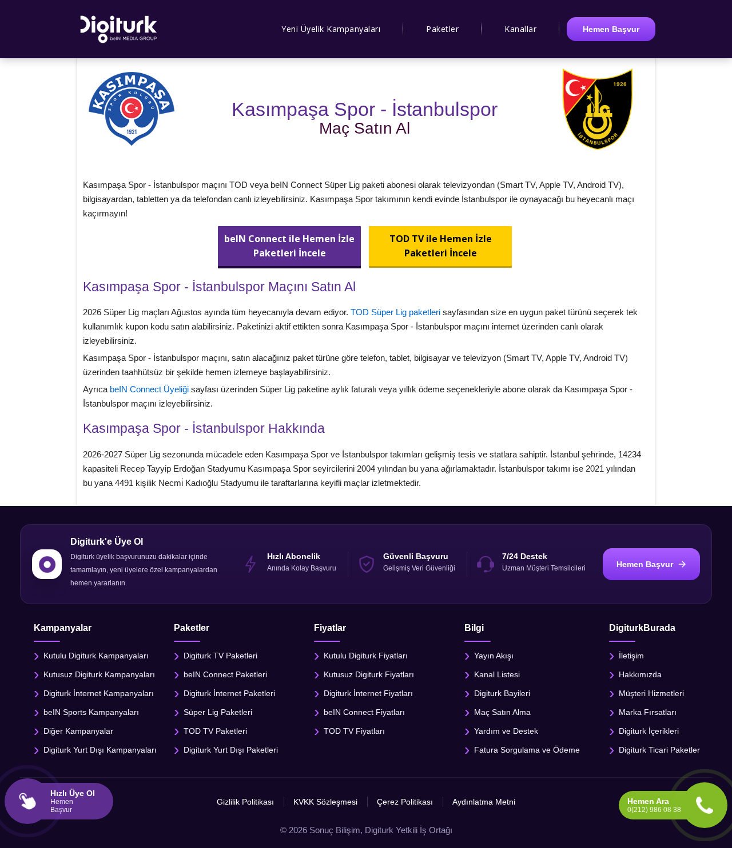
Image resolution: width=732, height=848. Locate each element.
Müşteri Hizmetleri (651, 692)
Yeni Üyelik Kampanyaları (330, 28)
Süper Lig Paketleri (218, 711)
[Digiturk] (119, 29)
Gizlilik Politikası (245, 801)
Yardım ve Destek (506, 730)
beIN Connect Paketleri (225, 673)
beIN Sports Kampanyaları (91, 711)
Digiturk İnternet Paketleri (229, 692)
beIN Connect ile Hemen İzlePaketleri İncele (289, 245)
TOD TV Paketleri (215, 730)
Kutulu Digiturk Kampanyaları (96, 655)
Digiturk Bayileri (502, 692)
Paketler (442, 28)
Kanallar (520, 28)
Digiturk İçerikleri (649, 730)
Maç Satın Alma (502, 711)
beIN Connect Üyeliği (149, 389)
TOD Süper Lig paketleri (395, 312)
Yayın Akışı (494, 655)
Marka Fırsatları (648, 711)
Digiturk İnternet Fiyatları (368, 692)
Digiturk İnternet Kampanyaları (98, 692)
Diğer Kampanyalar (78, 730)
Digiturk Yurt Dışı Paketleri (231, 749)
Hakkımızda (640, 673)
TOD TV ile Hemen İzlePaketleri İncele (440, 245)
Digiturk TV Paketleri (220, 655)
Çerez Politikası (405, 801)
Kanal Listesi (497, 673)
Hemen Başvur (611, 29)
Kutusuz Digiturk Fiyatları (369, 673)
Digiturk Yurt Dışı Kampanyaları (100, 749)
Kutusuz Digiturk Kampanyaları (99, 673)
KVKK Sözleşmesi (325, 801)
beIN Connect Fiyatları (364, 711)
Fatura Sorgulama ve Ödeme (527, 749)
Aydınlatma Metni (483, 801)
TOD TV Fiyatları (354, 730)
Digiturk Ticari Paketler (659, 749)
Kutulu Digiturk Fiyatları (366, 655)
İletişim (631, 655)
